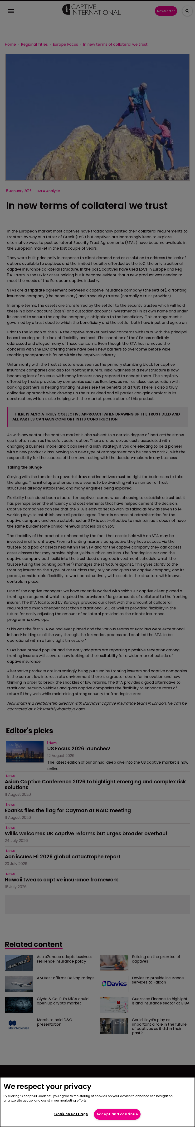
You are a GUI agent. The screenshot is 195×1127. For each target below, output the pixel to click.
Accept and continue (117, 1114)
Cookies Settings (71, 1114)
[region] (97, 1102)
